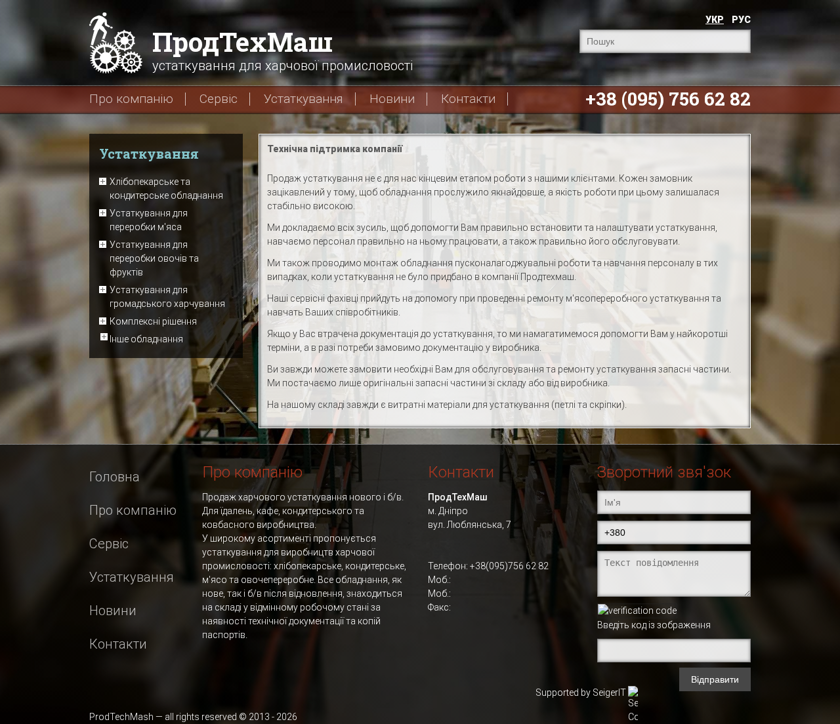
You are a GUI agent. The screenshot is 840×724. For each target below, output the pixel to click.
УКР (714, 19)
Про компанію (131, 99)
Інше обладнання (146, 339)
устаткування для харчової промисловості (282, 48)
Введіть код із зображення (654, 625)
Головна (114, 477)
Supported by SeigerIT (581, 692)
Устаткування (303, 99)
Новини (392, 99)
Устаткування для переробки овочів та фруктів (154, 258)
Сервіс (219, 99)
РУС (741, 19)
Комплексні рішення (153, 321)
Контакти (468, 99)
